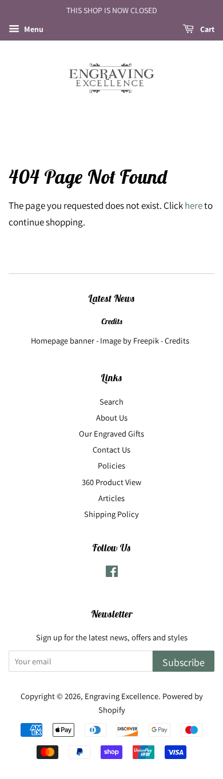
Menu (32, 29)
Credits (111, 321)
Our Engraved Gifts (111, 433)
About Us (112, 417)
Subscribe (183, 662)
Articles (111, 498)
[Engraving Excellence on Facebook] (111, 573)
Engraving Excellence (121, 696)
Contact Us (111, 449)
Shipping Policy (111, 513)
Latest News (111, 298)
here (193, 205)
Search (111, 401)
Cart (206, 29)
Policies (111, 465)
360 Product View (111, 482)
